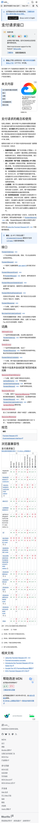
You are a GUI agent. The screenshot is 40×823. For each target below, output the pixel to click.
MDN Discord (6, 780)
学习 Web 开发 (6, 796)
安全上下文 (10, 63)
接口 (3, 93)
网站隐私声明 (5, 821)
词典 (3, 96)
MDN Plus (4, 757)
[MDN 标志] (5, 725)
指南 (2, 799)
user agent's (22, 265)
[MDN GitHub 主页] (2, 734)
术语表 (3, 806)
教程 (2, 802)
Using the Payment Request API (18, 227)
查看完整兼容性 (20, 53)
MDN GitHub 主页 (7, 783)
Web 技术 (4, 792)
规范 (3, 99)
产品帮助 (4, 760)
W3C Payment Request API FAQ (16, 671)
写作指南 (4, 776)
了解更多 (10, 53)
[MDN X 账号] (9, 734)
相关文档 (5, 105)
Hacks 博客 (5, 809)
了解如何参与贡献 (9, 690)
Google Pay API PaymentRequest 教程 (18, 668)
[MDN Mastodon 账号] (13, 734)
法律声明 (26, 821)
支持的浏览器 (29, 60)
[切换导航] (36, 2)
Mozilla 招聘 (5, 750)
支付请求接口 (8, 448)
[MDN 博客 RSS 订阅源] (16, 734)
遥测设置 (17, 821)
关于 (2, 743)
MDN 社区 (4, 769)
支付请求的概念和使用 (9, 90)
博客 (2, 747)
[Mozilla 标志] (7, 816)
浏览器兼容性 (6, 102)
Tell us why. (17, 49)
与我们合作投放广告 (8, 753)
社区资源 (4, 773)
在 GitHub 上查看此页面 (11, 701)
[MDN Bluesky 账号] (6, 734)
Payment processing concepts (15, 660)
